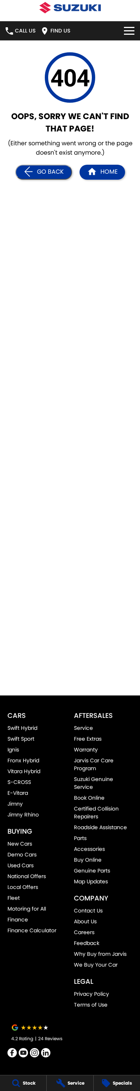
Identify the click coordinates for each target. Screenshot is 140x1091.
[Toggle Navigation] (129, 30)
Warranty (86, 749)
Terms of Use (91, 1004)
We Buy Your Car (96, 964)
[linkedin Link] (45, 1052)
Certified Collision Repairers (96, 812)
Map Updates (91, 881)
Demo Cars (22, 854)
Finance (17, 919)
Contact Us (88, 910)
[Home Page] (70, 7)
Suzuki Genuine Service (93, 783)
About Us (85, 921)
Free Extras (88, 739)
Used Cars (20, 865)
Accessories (89, 849)
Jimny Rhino (23, 814)
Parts (80, 838)
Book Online (89, 798)
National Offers (26, 876)
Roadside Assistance (100, 827)
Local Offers (22, 887)
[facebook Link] (12, 1052)
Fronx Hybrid (23, 760)
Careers (84, 932)
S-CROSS (19, 782)
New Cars (19, 843)
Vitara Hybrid (23, 771)
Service (83, 728)
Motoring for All (26, 908)
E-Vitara (17, 793)
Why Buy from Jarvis (100, 954)
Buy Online (88, 860)
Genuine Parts (92, 870)
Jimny (15, 804)
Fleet (13, 898)
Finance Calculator (31, 930)
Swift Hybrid (22, 728)
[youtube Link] (23, 1052)
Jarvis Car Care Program (93, 764)
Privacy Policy (91, 994)
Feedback (86, 943)
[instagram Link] (34, 1052)
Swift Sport (20, 739)
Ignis (13, 749)
